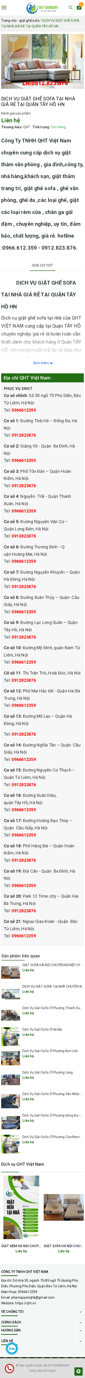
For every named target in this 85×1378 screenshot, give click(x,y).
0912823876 (24, 435)
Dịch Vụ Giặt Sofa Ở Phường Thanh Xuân (53, 1008)
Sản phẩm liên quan (20, 955)
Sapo (52, 1370)
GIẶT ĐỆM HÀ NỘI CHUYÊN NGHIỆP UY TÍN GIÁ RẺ (40, 1246)
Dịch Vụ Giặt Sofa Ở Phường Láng (47, 1072)
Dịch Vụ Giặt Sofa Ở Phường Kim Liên (50, 1051)
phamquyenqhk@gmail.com (33, 1297)
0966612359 (24, 410)
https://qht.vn (25, 1303)
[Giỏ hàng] (79, 8)
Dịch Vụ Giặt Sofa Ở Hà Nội (42, 1029)
